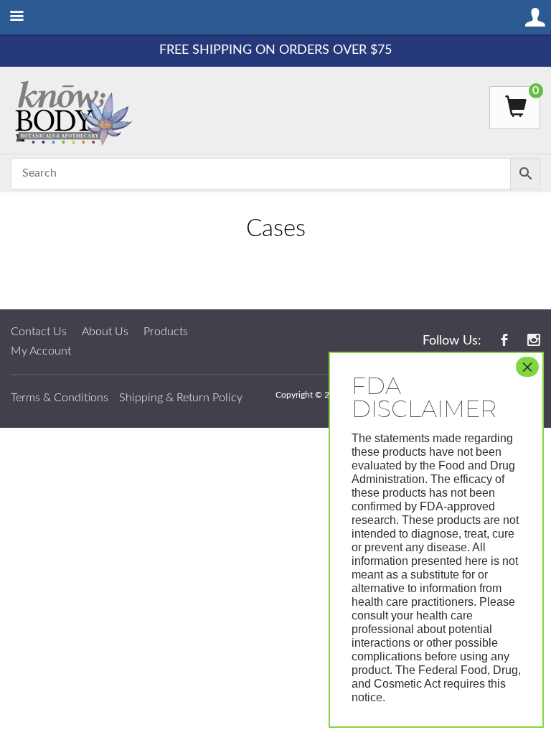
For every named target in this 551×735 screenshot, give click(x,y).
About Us (105, 331)
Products (165, 331)
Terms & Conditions (59, 397)
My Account (41, 351)
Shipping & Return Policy (180, 397)
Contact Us (39, 331)
